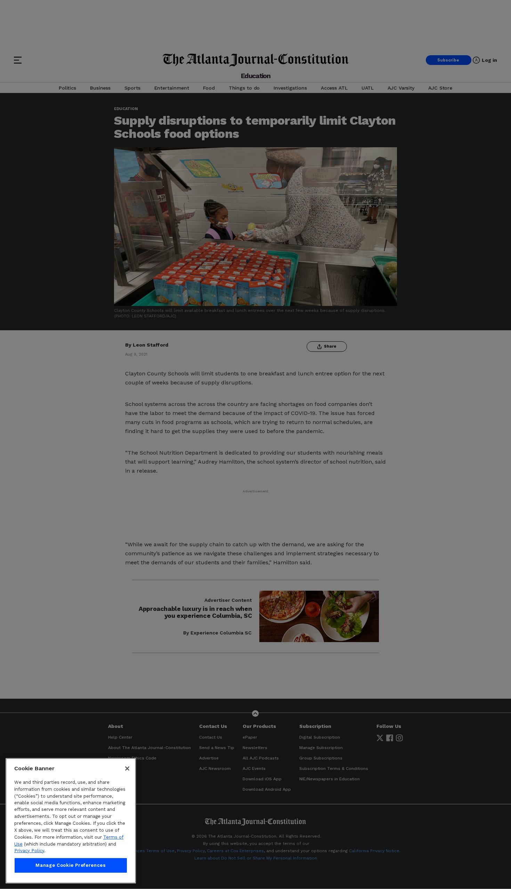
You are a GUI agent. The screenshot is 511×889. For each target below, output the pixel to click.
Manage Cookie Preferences (70, 865)
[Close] (127, 768)
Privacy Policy (29, 850)
